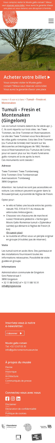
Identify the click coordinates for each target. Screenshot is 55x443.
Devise (8, 367)
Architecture (11, 376)
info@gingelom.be (11, 286)
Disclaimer (10, 404)
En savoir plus (14, 232)
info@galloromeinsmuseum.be (21, 349)
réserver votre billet (16, 5)
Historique (10, 371)
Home (4, 99)
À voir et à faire (17, 99)
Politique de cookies (15, 413)
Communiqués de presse (18, 380)
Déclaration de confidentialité (20, 408)
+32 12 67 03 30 (18, 346)
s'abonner (11, 333)
